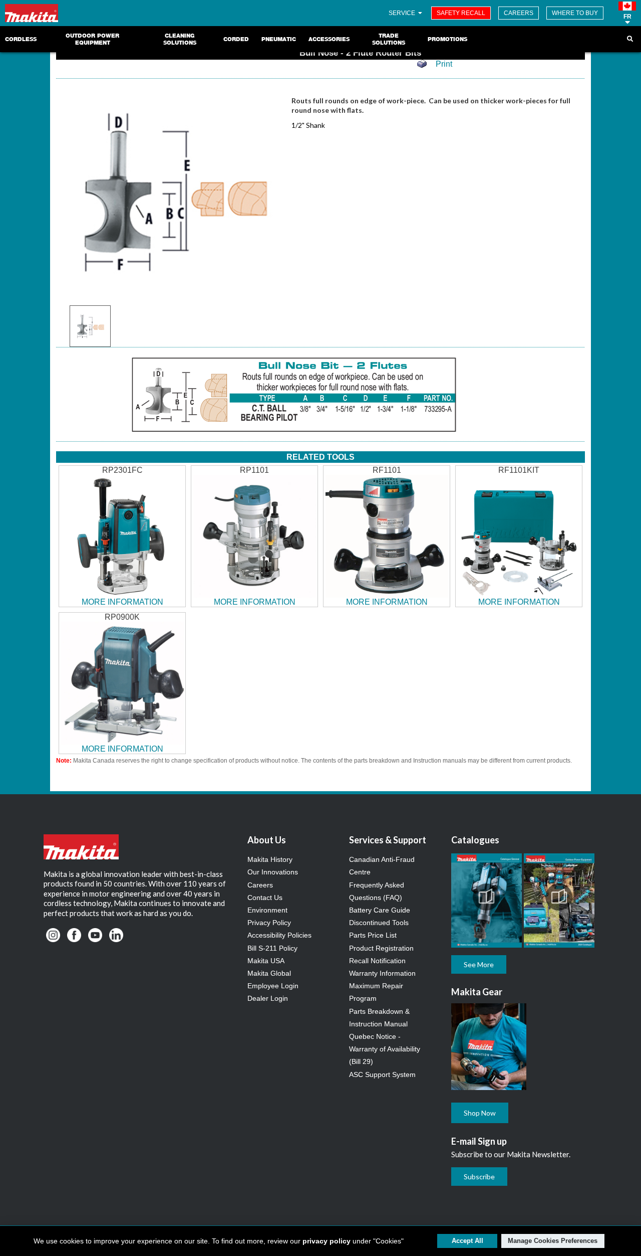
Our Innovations (272, 872)
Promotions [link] (447, 39)
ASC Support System (382, 1074)
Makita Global (269, 973)
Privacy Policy (269, 923)
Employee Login (272, 986)
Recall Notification (377, 961)
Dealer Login (267, 998)
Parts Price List (373, 935)
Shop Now (480, 1113)
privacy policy (326, 1241)
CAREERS (518, 13)
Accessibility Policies (279, 935)
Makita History (269, 859)
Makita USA (265, 961)
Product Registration (381, 948)
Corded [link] (236, 39)
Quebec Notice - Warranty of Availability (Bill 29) (384, 1048)
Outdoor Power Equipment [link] (92, 39)
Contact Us (264, 897)
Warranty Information (382, 973)
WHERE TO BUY (575, 13)
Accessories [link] (329, 39)
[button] (627, 13)
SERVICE (403, 13)
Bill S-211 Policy (272, 948)
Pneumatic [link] (278, 39)
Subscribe (479, 1176)
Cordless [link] (21, 39)
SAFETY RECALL (461, 13)
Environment (267, 910)
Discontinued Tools (379, 923)
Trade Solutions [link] (388, 39)
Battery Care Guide (379, 910)
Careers (260, 885)
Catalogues (475, 839)
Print (444, 64)
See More (479, 964)
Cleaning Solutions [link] (179, 39)
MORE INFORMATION (122, 602)
